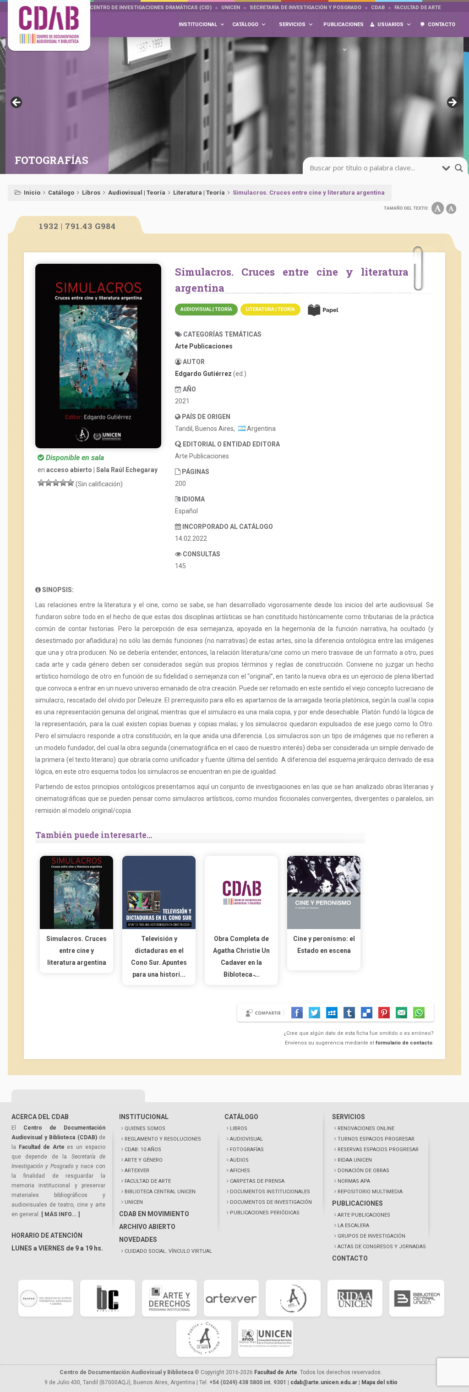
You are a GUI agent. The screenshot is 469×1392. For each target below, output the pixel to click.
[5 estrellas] (70, 482)
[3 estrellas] (56, 482)
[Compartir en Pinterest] (384, 1012)
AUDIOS (239, 1160)
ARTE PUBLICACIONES (364, 1215)
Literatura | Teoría (199, 192)
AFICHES (240, 1171)
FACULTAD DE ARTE (148, 1181)
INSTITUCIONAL (144, 1116)
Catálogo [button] (245, 24)
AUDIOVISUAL (246, 1139)
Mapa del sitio (379, 1382)
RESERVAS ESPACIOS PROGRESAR (378, 1150)
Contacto (441, 24)
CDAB (378, 8)
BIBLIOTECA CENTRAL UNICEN (160, 1192)
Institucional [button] (198, 24)
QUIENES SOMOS (145, 1128)
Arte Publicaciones (204, 346)
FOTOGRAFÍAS (247, 1150)
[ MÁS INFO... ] (60, 1214)
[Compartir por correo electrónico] (401, 1012)
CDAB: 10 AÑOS (143, 1150)
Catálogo (61, 192)
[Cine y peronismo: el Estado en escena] (323, 926)
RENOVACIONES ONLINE (366, 1128)
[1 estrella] (41, 482)
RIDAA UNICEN (355, 1160)
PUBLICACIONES (357, 1203)
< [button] (17, 103)
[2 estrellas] (48, 482)
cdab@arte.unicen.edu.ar (323, 1382)
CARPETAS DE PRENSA (257, 1181)
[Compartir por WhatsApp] (419, 1012)
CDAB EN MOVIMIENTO (154, 1214)
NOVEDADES (138, 1239)
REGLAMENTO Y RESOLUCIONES (163, 1139)
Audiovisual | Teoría (136, 192)
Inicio (32, 192)
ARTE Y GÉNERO (144, 1160)
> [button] (452, 103)
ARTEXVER (137, 1171)
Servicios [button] (292, 24)
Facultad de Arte (417, 8)
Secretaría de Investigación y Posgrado (305, 8)
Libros (91, 192)
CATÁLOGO (241, 1116)
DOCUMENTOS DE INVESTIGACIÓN (271, 1202)
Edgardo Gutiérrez (203, 373)
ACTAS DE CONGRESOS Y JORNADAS (382, 1247)
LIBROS (238, 1128)
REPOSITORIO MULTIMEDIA (370, 1192)
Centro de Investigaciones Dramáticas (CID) (151, 8)
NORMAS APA (354, 1181)
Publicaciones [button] (343, 24)
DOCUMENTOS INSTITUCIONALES (270, 1192)
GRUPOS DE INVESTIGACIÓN (371, 1236)
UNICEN (230, 8)
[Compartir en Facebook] (297, 1012)
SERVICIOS (348, 1116)
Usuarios (390, 24)
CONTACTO (350, 1258)
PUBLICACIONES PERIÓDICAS (265, 1213)
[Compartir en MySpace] (332, 1012)
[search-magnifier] (459, 168)
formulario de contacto (404, 1043)
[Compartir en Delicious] (366, 1012)
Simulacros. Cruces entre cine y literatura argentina (76, 950)
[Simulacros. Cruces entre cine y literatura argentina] (76, 926)
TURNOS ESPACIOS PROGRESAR (376, 1139)
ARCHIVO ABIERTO (147, 1226)
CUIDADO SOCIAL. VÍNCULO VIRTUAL (168, 1251)
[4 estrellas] (63, 482)
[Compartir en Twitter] (314, 1012)
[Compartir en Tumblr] (349, 1012)
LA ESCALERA (353, 1226)
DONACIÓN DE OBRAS (363, 1171)
